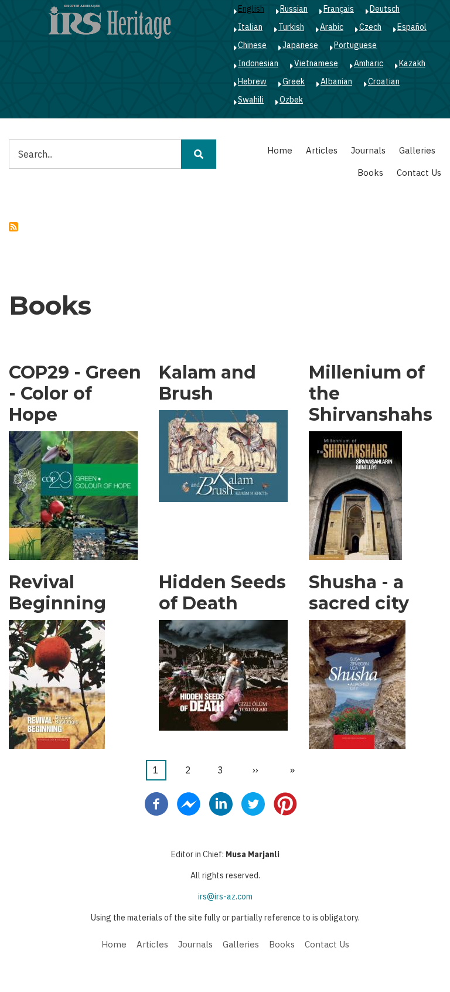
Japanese (300, 45)
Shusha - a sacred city (359, 593)
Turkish (291, 27)
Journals (368, 150)
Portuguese (355, 45)
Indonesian (258, 63)
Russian (294, 9)
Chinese (252, 45)
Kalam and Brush (207, 383)
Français (338, 9)
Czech (370, 27)
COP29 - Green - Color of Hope (75, 393)
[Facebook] (156, 802)
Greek (293, 81)
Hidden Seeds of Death (222, 593)
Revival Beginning (57, 593)
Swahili (251, 99)
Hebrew (252, 81)
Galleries (417, 150)
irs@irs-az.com (225, 896)
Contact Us (419, 172)
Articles (322, 150)
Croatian (384, 81)
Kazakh (412, 63)
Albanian (336, 81)
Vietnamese (316, 63)
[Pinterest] (285, 802)
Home (279, 150)
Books (370, 172)
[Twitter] (253, 802)
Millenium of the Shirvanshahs (370, 393)
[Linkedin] (221, 802)
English (251, 9)
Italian (250, 27)
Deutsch (385, 9)
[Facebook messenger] (188, 802)
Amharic (368, 63)
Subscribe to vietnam (13, 226)
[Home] (110, 21)
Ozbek (291, 99)
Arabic (331, 27)
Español (412, 27)
